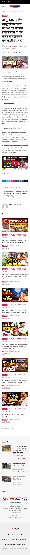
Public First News (12, 46)
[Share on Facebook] (3, 52)
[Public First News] (15, 6)
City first (19, 542)
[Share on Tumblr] (16, 52)
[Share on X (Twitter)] (6, 52)
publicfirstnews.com (8, 174)
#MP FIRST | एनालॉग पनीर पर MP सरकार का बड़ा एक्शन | (14, 415)
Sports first (21, 544)
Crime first (14, 539)
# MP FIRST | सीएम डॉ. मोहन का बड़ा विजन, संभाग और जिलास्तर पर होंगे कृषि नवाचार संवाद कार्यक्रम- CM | (15, 276)
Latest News (5, 539)
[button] (3, 6)
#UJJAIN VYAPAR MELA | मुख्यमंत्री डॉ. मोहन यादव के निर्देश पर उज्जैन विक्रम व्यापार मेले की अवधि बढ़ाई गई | (8, 193)
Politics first (10, 542)
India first (23, 539)
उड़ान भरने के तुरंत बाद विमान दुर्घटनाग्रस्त (19, 478)
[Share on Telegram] (14, 52)
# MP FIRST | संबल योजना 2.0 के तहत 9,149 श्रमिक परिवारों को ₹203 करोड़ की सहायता (14, 242)
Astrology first (10, 544)
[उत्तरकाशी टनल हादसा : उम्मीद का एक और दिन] (6, 466)
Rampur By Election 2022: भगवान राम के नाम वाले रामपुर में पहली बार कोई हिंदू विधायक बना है (20, 449)
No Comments (7, 48)
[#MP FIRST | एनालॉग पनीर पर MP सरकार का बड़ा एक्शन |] (15, 399)
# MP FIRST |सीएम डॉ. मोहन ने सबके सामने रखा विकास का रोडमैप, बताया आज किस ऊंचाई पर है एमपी (14, 311)
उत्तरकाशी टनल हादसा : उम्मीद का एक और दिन (19, 465)
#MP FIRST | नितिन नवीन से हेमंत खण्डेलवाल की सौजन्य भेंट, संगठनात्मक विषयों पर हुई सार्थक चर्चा (14, 381)
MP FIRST (5, 15)
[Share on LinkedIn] (11, 52)
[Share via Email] (19, 52)
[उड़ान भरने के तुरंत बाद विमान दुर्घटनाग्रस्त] (6, 479)
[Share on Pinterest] (8, 52)
